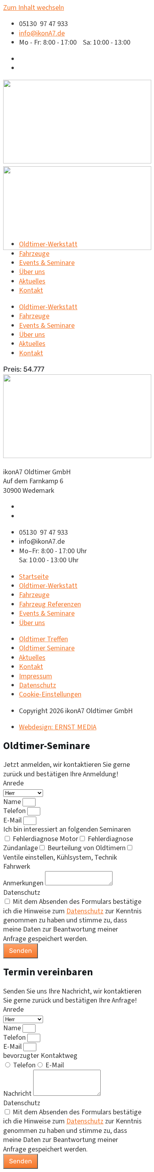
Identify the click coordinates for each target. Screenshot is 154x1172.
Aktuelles (32, 281)
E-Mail (13, 820)
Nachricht (18, 1094)
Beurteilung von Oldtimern (86, 848)
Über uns (32, 272)
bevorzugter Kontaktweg (40, 1056)
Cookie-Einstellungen (50, 694)
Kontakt (31, 290)
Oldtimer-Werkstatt (48, 244)
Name (13, 802)
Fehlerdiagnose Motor (45, 839)
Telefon (15, 811)
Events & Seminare (47, 263)
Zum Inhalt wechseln (33, 8)
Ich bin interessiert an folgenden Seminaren (67, 829)
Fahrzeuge (34, 254)
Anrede (13, 783)
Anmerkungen (24, 883)
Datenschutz (21, 893)
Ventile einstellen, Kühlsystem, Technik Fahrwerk (60, 862)
